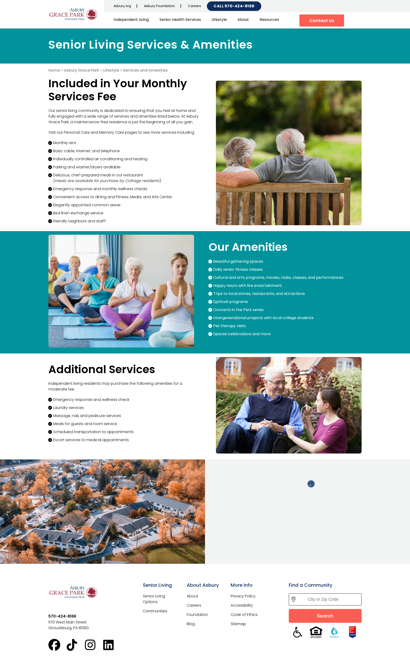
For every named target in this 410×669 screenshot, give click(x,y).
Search (325, 616)
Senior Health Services (180, 19)
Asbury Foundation (159, 6)
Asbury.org (122, 6)
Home (54, 70)
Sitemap (238, 624)
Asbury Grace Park (81, 70)
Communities (155, 611)
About (243, 19)
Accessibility (242, 605)
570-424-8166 (240, 6)
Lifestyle (219, 19)
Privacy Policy (243, 596)
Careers (194, 6)
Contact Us (321, 20)
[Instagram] (94, 645)
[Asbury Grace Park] (74, 15)
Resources (269, 19)
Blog (191, 624)
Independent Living (131, 19)
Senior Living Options (154, 599)
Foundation (197, 614)
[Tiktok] (76, 645)
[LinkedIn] (112, 645)
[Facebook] (57, 645)
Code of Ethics (244, 614)
